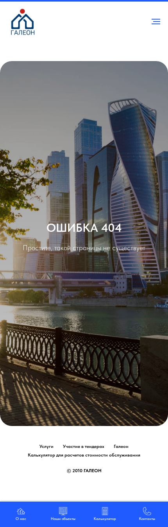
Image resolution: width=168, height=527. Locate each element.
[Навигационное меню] (156, 21)
